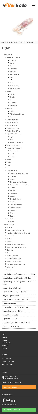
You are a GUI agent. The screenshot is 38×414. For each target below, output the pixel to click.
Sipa (11, 66)
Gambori (13, 60)
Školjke (12, 83)
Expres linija (11, 236)
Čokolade (13, 176)
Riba (11, 77)
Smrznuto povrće (12, 123)
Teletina (12, 97)
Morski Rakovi (14, 86)
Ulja (11, 137)
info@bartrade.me (7, 364)
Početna (3, 42)
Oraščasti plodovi (15, 199)
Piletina (12, 94)
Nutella (9, 227)
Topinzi (12, 196)
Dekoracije (13, 193)
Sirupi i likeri (11, 219)
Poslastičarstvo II (9, 270)
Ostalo (12, 117)
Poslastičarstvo (12, 171)
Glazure (12, 188)
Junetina (13, 100)
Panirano (10, 108)
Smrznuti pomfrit (12, 120)
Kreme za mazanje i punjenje (16, 247)
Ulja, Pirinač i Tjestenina (15, 134)
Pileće (12, 111)
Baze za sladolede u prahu (15, 230)
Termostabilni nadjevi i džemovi (20, 185)
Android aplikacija (12, 410)
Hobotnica (13, 69)
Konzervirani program (14, 148)
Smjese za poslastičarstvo (18, 182)
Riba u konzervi (15, 89)
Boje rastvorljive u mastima (16, 264)
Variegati (10, 241)
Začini (9, 162)
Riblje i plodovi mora (17, 114)
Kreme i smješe (15, 151)
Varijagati (13, 210)
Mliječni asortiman (13, 128)
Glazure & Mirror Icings (15, 258)
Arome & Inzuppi (12, 256)
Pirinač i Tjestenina (16, 142)
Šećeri (12, 213)
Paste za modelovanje (14, 261)
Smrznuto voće (12, 125)
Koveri (9, 253)
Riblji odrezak (14, 74)
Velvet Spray (11, 267)
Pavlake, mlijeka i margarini (19, 173)
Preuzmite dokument (12, 387)
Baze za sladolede (16, 205)
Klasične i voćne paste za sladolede (18, 233)
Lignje (12, 63)
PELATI (12, 154)
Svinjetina (13, 103)
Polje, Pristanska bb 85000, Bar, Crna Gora (11, 377)
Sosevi (9, 159)
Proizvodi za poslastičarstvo (16, 244)
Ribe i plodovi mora (26, 42)
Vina (8, 168)
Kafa (8, 165)
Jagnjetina (13, 106)
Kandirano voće (15, 202)
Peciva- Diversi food (13, 131)
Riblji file (13, 72)
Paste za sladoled (15, 207)
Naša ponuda (13, 42)
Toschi (12, 222)
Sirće (11, 139)
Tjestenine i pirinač (13, 145)
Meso (9, 91)
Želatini (12, 190)
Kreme (12, 179)
